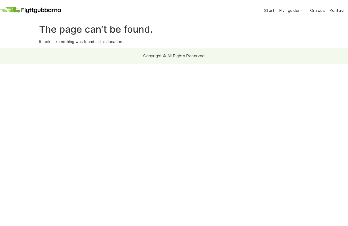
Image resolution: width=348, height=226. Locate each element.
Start (269, 11)
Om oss (317, 11)
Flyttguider (289, 11)
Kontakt (337, 11)
